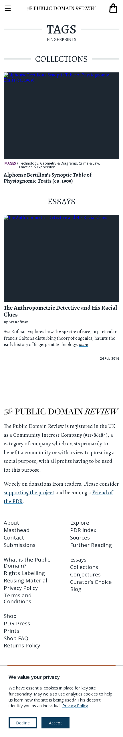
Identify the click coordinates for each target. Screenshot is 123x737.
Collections (84, 566)
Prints (11, 630)
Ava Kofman (18, 322)
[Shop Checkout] (113, 8)
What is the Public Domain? (27, 562)
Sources (80, 537)
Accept (55, 723)
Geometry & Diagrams (58, 163)
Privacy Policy (21, 587)
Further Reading (91, 544)
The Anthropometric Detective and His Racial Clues (60, 311)
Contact (14, 537)
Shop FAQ (16, 638)
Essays (78, 559)
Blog (75, 588)
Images (10, 163)
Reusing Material (25, 580)
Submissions (19, 544)
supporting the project (29, 492)
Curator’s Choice (91, 581)
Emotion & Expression (37, 167)
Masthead (16, 530)
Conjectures (85, 574)
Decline (23, 723)
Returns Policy (22, 645)
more (83, 344)
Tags (61, 29)
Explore (79, 522)
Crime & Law (89, 163)
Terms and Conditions (17, 598)
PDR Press (17, 623)
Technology (28, 163)
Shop (10, 615)
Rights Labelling (24, 572)
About (11, 522)
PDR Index (83, 530)
